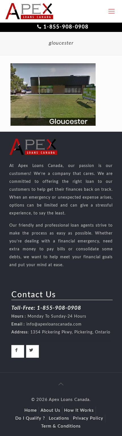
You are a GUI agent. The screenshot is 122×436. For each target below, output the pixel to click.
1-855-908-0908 (66, 27)
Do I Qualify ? (30, 418)
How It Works (79, 410)
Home (30, 410)
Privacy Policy (88, 418)
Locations (59, 418)
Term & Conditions (61, 426)
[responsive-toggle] (111, 11)
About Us (50, 410)
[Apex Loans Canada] (29, 11)
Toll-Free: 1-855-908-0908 (46, 308)
